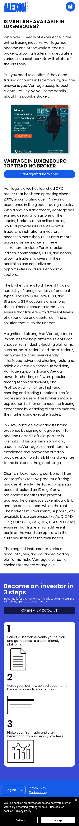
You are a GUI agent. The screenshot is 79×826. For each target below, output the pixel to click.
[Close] (73, 802)
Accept (58, 820)
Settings (21, 820)
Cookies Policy (38, 792)
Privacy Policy (37, 787)
